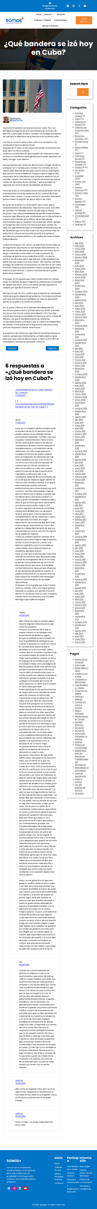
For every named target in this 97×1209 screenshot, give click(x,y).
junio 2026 (79, 246)
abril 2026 (79, 251)
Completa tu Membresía (81, 681)
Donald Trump (81, 141)
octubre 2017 (81, 494)
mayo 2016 (80, 553)
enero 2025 (80, 277)
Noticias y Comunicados (73, 1182)
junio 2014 (79, 636)
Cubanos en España (80, 123)
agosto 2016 (80, 545)
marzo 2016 (80, 559)
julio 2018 (79, 462)
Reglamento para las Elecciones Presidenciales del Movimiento (81, 757)
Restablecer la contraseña (81, 769)
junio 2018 (79, 465)
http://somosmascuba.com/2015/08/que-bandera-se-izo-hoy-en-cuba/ (35, 405)
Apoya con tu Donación (81, 661)
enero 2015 (80, 608)
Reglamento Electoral (73, 1190)
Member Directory (79, 723)
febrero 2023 (81, 317)
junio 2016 (79, 551)
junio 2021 (79, 351)
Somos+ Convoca (79, 189)
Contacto (79, 793)
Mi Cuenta (79, 730)
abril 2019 (79, 428)
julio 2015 (79, 590)
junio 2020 (79, 385)
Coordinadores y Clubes (81, 686)
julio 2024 (79, 303)
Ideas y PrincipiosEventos (59, 1176)
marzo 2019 (80, 431)
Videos (78, 221)
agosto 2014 (80, 630)
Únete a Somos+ (78, 780)
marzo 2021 (80, 360)
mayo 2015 (80, 596)
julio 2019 (79, 419)
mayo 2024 (80, 308)
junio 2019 (79, 422)
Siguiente (52, 348)
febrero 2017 (81, 519)
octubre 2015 (81, 579)
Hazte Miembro (84, 20)
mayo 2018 (80, 468)
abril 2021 (79, 357)
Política (78, 167)
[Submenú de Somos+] (53, 14)
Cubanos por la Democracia (82, 129)
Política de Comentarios (81, 746)
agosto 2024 (80, 300)
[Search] (83, 92)
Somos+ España (78, 200)
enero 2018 (80, 479)
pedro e (19, 1080)
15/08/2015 (20, 1083)
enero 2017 (80, 522)
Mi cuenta (79, 727)
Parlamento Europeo (80, 163)
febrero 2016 (81, 562)
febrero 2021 (80, 362)
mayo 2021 (80, 354)
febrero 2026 (81, 257)
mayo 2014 (80, 639)
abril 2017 (79, 513)
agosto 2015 (80, 588)
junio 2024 (79, 305)
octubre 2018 (81, 451)
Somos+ (14, 1161)
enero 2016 (80, 565)
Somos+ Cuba (81, 193)
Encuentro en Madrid (81, 692)
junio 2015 (79, 593)
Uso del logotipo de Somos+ (80, 787)
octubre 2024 (81, 291)
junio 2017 (79, 508)
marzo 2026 (80, 254)
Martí (77, 153)
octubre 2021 (81, 340)
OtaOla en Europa (79, 157)
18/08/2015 (24, 615)
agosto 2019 (80, 417)
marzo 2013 (80, 642)
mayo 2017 (80, 511)
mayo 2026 (80, 248)
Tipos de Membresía (80, 775)
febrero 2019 (80, 434)
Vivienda (79, 224)
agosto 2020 (80, 382)
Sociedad (79, 176)
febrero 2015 (81, 605)
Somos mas (80, 181)
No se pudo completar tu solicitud (81, 736)
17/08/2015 (20, 395)
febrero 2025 (81, 274)
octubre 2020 (81, 374)
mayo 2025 (80, 268)
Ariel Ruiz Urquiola (79, 114)
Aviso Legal (80, 665)
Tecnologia (80, 204)
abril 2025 (79, 271)
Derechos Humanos (79, 137)
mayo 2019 (80, 425)
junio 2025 (79, 265)
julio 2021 (79, 348)
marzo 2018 (80, 474)
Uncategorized (82, 215)
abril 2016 (79, 556)
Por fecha (79, 170)
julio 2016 (79, 548)
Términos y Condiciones (85, 1187)
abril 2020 (79, 391)
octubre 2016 (81, 536)
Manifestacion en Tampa (81, 718)
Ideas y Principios (79, 712)
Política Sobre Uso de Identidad (86, 1173)
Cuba (77, 119)
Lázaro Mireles (81, 147)
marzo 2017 (80, 516)
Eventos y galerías (79, 698)
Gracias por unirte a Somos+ (80, 705)
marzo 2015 (80, 602)
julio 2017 (79, 505)
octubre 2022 (81, 325)
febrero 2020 (81, 397)
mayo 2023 (80, 311)
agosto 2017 (80, 502)
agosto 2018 (80, 459)
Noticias (78, 742)
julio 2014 (79, 633)
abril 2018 (79, 471)
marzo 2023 (80, 314)
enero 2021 (80, 365)
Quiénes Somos (58, 1168)
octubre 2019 (81, 408)
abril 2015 (79, 599)
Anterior (12, 348)
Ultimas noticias (78, 211)
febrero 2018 (81, 476)
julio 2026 (79, 243)
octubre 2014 (81, 622)
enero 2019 (80, 437)
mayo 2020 (80, 388)
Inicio (57, 1163)
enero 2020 (80, 399)
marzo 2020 (80, 394)
